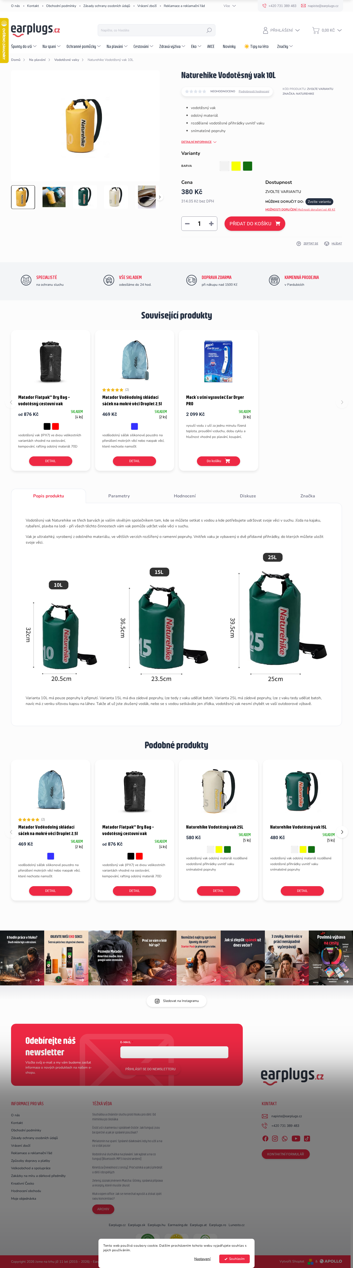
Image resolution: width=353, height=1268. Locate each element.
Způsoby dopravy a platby (30, 1160)
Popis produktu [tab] (48, 496)
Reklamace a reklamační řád (184, 6)
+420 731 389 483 (285, 1125)
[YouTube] (296, 1137)
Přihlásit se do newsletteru (150, 1069)
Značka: (298, 94)
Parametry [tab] (119, 496)
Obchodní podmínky (61, 6)
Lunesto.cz (236, 1225)
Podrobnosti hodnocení (254, 91)
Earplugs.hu (156, 1225)
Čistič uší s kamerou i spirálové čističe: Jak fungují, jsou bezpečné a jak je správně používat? (126, 1130)
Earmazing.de (178, 1225)
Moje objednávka (23, 1198)
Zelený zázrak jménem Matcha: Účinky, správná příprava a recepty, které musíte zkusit (127, 1183)
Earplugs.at (198, 1225)
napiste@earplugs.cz (286, 1116)
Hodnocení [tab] (185, 496)
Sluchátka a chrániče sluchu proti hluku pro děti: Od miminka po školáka (124, 1116)
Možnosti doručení (300, 209)
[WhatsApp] (284, 1137)
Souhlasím (237, 1258)
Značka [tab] (307, 496)
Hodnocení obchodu (26, 1191)
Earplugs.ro (217, 1225)
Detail (50, 461)
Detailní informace (196, 142)
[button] (342, 832)
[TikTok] (306, 1137)
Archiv (103, 1209)
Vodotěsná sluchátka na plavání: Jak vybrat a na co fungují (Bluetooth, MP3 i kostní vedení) (124, 1156)
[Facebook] (265, 1137)
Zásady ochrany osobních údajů (106, 6)
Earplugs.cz (117, 1225)
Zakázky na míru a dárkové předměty (38, 1176)
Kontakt (33, 6)
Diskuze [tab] (248, 496)
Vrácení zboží (147, 6)
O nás (15, 6)
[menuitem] (24, 46)
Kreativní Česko (22, 1183)
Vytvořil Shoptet (292, 1261)
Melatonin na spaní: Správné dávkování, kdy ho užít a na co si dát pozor (127, 1143)
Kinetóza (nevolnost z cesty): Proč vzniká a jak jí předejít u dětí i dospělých (127, 1169)
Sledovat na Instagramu (181, 1001)
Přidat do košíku (250, 224)
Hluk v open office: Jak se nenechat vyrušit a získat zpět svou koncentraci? (127, 1196)
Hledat (209, 30)
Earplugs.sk (136, 1225)
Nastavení (202, 1258)
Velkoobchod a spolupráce (30, 1168)
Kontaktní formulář (285, 1154)
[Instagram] (275, 1137)
